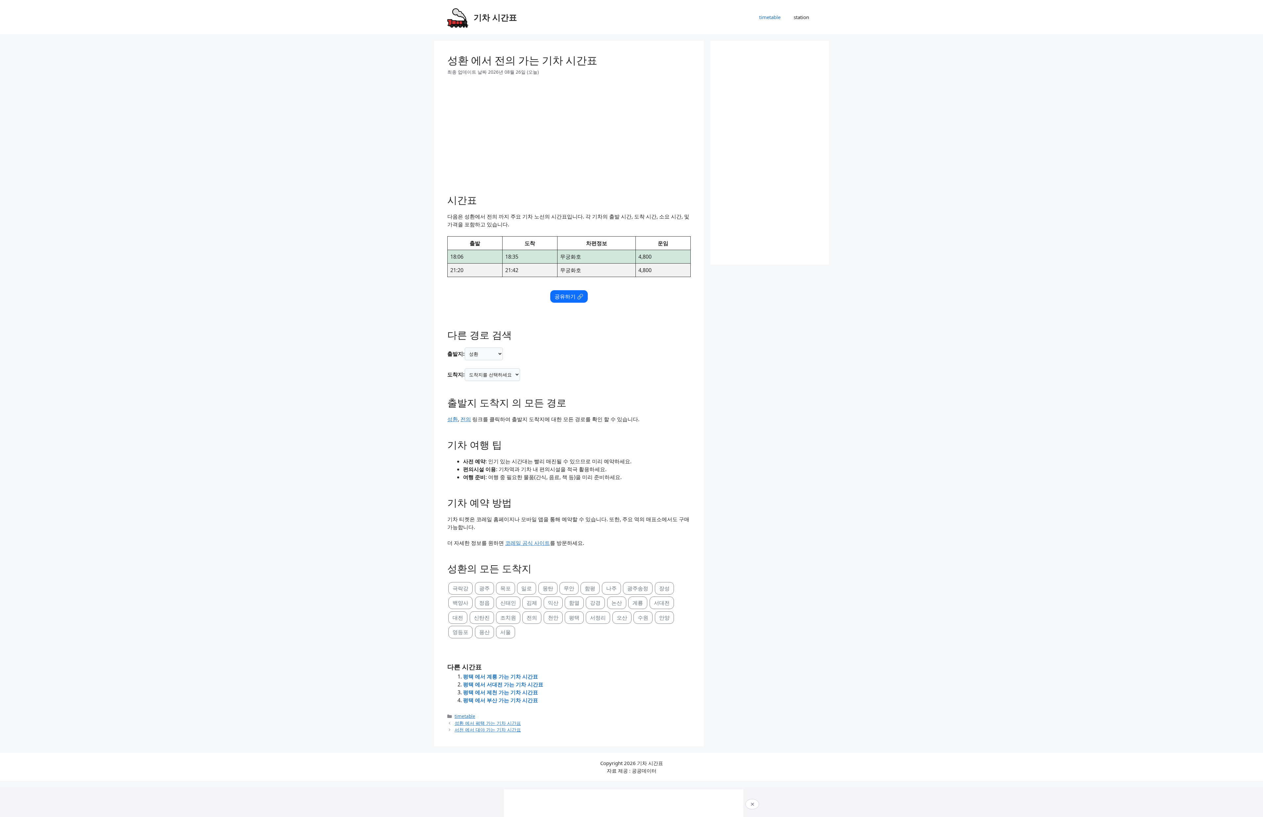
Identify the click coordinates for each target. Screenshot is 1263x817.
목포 (505, 588)
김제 (532, 602)
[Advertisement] (569, 132)
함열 (574, 602)
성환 (452, 419)
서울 (505, 632)
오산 (622, 617)
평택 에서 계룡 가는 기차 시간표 (500, 676)
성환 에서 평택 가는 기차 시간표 (488, 723)
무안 (569, 588)
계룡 (637, 602)
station (801, 17)
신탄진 (482, 617)
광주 (484, 588)
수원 (643, 617)
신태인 (508, 602)
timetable (769, 17)
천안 (553, 617)
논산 (616, 602)
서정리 (598, 617)
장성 (664, 588)
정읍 (484, 602)
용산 (484, 632)
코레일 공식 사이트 (527, 543)
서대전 (662, 602)
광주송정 (637, 588)
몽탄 (548, 588)
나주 (611, 588)
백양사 (460, 602)
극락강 (460, 588)
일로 (526, 588)
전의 (465, 419)
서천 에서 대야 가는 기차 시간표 (488, 730)
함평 (590, 588)
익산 (553, 602)
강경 (595, 602)
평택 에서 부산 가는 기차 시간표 (500, 700)
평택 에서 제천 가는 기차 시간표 (500, 692)
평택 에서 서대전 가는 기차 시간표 (503, 684)
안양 (664, 617)
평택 (574, 617)
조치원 (508, 617)
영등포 (460, 632)
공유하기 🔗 (569, 296)
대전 (458, 617)
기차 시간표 (495, 17)
